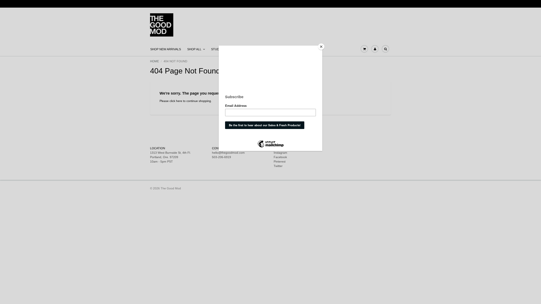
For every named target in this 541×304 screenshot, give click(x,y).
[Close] (321, 46)
